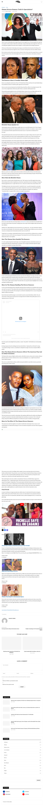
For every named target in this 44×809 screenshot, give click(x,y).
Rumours (17, 610)
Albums (22, 744)
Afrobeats (22, 742)
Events (22, 752)
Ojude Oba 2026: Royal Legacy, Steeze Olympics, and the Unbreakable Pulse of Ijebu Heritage (25, 722)
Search (38, 780)
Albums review (22, 747)
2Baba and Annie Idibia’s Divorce (10, 571)
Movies (22, 757)
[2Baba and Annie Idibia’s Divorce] (12, 559)
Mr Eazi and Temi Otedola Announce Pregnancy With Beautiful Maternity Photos (25, 728)
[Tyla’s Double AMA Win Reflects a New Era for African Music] (32, 643)
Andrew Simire (8, 11)
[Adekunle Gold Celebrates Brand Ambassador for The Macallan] (6, 716)
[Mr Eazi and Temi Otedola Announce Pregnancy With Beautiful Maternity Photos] (6, 730)
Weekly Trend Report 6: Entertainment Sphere (13, 596)
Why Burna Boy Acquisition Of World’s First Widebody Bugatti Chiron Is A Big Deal (25, 700)
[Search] (39, 1)
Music (22, 760)
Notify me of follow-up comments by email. (10, 680)
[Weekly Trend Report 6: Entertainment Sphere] (12, 585)
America (3, 610)
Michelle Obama (23, 221)
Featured (22, 755)
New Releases (22, 762)
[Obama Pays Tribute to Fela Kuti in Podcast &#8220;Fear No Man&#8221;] (14, 534)
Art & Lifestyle (22, 749)
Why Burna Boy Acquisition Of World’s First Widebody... (11, 652)
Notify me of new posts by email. (8, 684)
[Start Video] (22, 514)
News (22, 765)
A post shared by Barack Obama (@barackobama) (20, 338)
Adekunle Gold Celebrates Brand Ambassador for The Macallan (22, 714)
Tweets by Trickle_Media (7, 801)
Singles (22, 770)
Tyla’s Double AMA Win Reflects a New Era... (32, 651)
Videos (22, 773)
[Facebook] (35, 1)
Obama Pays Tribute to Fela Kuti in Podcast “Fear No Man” (16, 545)
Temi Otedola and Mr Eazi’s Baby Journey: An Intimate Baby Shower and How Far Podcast (25, 708)
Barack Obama (7, 610)
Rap (22, 767)
